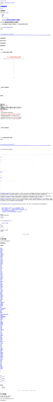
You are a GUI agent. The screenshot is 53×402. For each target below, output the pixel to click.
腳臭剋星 (7, 193)
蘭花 (1, 307)
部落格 (3, 15)
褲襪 (1, 340)
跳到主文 (1, 8)
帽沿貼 (1, 279)
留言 (8, 220)
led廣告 (1, 332)
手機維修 (1, 353)
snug (5, 193)
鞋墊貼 (1, 284)
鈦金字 (1, 333)
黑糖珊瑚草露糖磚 (3, 316)
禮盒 (1, 346)
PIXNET (20, 390)
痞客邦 (6, 220)
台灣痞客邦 (3, 6)
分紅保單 (1, 303)
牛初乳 (1, 298)
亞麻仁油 (1, 296)
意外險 (1, 301)
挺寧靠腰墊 (2, 309)
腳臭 (1, 282)
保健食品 (1, 295)
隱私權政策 (31, 390)
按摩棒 (1, 350)
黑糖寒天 (1, 315)
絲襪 (1, 342)
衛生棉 (1, 354)
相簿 (2, 14)
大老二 (1, 345)
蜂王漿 (1, 297)
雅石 (1, 306)
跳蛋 (1, 351)
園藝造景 (1, 304)
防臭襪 (1, 285)
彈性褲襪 (1, 341)
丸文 (5, 198)
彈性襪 (1, 339)
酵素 (1, 300)
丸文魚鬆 (1, 343)
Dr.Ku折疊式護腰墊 (3, 308)
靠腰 (1, 310)
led (0, 331)
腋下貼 (1, 288)
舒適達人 (1, 356)
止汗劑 (1, 289)
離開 (4, 400)
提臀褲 (1, 368)
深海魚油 (1, 299)
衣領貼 (1, 278)
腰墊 (1, 311)
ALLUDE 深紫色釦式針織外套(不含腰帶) (11, 19)
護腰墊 (1, 312)
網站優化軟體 (2, 317)
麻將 (1, 344)
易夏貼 (1, 287)
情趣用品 (1, 349)
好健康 (1, 294)
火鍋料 (1, 348)
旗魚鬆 (37, 198)
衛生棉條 (1, 355)
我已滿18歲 (2, 400)
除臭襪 (3, 193)
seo (0, 358)
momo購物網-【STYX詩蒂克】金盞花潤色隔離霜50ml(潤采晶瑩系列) (12, 211)
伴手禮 (1, 347)
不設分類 (7, 12)
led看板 (1, 334)
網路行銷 (1, 357)
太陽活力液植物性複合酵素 (4, 314)
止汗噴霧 (1, 290)
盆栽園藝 (1, 305)
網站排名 (1, 319)
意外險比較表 (2, 302)
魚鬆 (1, 177)
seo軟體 (1, 318)
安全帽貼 (1, 286)
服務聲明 (34, 390)
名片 (2, 16)
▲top (1, 224)
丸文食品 (8, 198)
